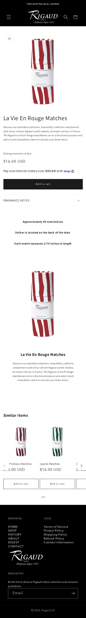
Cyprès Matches (50, 464)
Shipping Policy (55, 535)
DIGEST (13, 542)
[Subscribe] (73, 593)
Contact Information (59, 542)
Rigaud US (48, 610)
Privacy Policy (54, 531)
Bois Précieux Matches (17, 464)
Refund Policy (54, 539)
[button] (9, 17)
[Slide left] (4, 465)
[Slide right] (81, 465)
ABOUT (13, 539)
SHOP (12, 531)
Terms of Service (56, 527)
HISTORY (15, 535)
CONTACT (16, 547)
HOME (13, 527)
